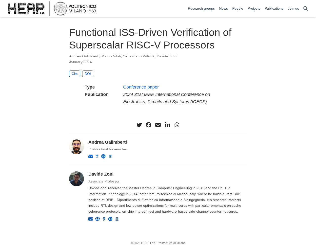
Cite (75, 74)
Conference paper (141, 87)
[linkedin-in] (167, 125)
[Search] (305, 9)
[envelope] (158, 125)
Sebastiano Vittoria (139, 56)
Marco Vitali (111, 56)
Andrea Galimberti (84, 56)
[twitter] (139, 125)
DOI (88, 74)
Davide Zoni (167, 56)
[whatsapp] (176, 125)
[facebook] (148, 125)
